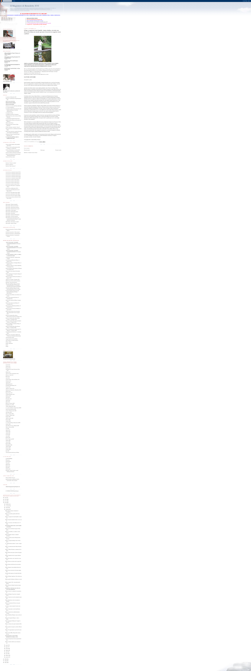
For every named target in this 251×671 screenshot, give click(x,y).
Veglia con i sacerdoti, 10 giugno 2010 (12, 279)
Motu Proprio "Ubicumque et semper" (12, 221)
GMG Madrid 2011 (9, 384)
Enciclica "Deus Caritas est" (11, 166)
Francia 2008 (8, 419)
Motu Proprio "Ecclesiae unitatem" (12, 216)
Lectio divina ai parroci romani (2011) (12, 182)
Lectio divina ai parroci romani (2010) (12, 184)
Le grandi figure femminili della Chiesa (13, 118)
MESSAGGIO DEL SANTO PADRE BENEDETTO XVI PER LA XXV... (11, 636)
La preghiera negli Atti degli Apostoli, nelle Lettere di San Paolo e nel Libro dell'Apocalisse (13, 110)
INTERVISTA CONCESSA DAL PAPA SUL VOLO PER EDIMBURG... (12, 589)
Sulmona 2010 (8, 395)
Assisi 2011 (8, 378)
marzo (7, 653)
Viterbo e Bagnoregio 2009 (10, 406)
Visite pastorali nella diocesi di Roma (12, 452)
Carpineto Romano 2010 (10, 394)
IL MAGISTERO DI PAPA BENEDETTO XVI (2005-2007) (12, 65)
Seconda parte (8, 461)
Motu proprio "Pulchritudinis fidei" (12, 211)
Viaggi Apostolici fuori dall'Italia (12, 338)
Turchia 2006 (8, 440)
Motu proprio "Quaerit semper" (11, 223)
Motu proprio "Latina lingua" (11, 210)
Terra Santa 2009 (9, 412)
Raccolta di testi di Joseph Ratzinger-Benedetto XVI (11, 61)
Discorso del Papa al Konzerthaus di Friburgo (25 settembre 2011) (14, 269)
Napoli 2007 (8, 430)
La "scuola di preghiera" (10, 107)
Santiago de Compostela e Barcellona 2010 (13, 390)
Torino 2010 (8, 400)
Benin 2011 (8, 376)
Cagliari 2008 (8, 421)
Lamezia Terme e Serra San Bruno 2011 (13, 379)
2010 (6, 502)
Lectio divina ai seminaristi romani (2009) (13, 178)
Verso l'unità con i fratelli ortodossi (12, 340)
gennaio (7, 657)
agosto (7, 645)
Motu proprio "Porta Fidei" (10, 213)
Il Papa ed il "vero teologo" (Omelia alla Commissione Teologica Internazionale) (13, 335)
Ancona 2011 (8, 382)
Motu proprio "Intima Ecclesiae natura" (13, 208)
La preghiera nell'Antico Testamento (12, 114)
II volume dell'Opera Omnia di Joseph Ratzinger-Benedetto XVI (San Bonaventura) (12, 292)
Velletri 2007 (8, 431)
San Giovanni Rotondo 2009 (11, 409)
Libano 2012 (8, 366)
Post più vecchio (58, 150)
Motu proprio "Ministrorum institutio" (12, 207)
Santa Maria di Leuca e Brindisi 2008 (12, 425)
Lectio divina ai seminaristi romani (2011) (13, 175)
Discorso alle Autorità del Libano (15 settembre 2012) (12, 298)
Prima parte (8, 460)
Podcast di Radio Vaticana (10, 477)
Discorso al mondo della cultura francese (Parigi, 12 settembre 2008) (13, 327)
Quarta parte (8, 464)
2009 (6, 659)
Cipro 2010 (8, 397)
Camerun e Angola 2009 (10, 415)
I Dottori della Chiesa (9, 122)
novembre (7, 505)
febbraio (7, 655)
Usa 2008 (7, 428)
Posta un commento (26, 148)
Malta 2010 (8, 401)
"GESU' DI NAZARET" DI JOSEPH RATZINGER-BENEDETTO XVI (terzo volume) (13, 243)
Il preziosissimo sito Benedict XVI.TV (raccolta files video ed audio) (12, 480)
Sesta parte (8, 467)
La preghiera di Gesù (9, 112)
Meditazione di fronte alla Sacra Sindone (13, 280)
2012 (6, 499)
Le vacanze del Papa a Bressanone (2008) (13, 422)
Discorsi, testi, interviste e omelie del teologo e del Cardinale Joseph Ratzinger (14, 132)
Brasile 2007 (8, 437)
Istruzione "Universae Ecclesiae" (11, 282)
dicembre (7, 504)
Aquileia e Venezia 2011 (10, 388)
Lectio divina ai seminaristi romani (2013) (13, 172)
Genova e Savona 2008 (10, 427)
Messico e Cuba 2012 (9, 375)
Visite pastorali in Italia (10, 337)
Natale (7, 344)
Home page (43, 150)
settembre (7, 509)
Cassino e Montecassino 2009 (11, 410)
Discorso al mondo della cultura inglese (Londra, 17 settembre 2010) (13, 318)
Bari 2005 (7, 450)
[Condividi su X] (42, 142)
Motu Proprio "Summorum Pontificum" (12, 214)
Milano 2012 (8, 372)
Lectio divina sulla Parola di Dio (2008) (13, 194)
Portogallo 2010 (9, 398)
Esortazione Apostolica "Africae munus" (13, 232)
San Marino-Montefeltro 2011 (11, 385)
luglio (7, 646)
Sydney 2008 (8, 424)
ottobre (7, 507)
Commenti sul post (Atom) (32, 152)
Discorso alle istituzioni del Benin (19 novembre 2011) (12, 303)
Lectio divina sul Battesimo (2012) (12, 188)
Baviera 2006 (8, 443)
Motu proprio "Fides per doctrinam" (12, 205)
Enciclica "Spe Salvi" (9, 164)
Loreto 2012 (8, 364)
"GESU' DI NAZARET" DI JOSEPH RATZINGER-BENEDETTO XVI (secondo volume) (14, 248)
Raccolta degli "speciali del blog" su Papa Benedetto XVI (12, 69)
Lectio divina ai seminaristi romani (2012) (13, 173)
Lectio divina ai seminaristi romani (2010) (13, 176)
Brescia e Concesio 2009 (10, 403)
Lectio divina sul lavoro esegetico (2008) (13, 195)
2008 (6, 660)
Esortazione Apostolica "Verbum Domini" (13, 233)
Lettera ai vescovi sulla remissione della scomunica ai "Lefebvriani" (13, 148)
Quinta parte (8, 466)
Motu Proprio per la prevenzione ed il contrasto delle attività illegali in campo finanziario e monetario (13, 219)
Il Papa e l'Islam (8, 341)
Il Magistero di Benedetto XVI (24, 5)
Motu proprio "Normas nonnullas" (12, 204)
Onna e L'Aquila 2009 (10, 413)
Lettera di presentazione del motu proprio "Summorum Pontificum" (13, 155)
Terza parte (8, 463)
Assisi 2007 (8, 436)
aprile (7, 651)
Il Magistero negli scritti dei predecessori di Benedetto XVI (37, 22)
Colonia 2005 (8, 449)
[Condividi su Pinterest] (44, 142)
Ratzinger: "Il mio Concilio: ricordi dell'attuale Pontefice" (12, 471)
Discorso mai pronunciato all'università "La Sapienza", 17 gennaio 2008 (13, 330)
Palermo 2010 (8, 391)
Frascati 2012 (8, 367)
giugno (7, 648)
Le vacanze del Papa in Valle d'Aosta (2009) (13, 407)
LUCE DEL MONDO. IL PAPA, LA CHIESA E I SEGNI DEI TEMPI (13, 255)
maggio (7, 650)
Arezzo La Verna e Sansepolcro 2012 (12, 373)
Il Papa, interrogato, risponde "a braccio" (13, 127)
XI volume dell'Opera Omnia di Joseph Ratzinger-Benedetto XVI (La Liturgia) (13, 288)
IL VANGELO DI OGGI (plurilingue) (12, 491)
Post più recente (27, 150)
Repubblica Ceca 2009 (10, 404)
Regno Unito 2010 (9, 392)
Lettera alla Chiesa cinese (10, 156)
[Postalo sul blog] (41, 142)
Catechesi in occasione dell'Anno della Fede (13, 105)
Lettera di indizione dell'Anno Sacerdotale (13, 152)
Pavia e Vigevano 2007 (10, 439)
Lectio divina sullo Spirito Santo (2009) (13, 192)
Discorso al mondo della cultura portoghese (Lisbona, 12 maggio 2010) (13, 321)
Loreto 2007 (8, 434)
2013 (6, 497)
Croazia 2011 (8, 387)
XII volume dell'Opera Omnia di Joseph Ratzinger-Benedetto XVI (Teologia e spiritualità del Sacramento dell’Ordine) (13, 285)
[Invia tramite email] (39, 142)
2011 (6, 501)
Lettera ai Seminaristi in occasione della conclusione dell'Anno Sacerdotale (13, 150)
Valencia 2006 (8, 446)
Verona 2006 (8, 442)
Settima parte (8, 468)
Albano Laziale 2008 (9, 418)
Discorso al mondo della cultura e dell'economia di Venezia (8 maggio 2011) (14, 316)
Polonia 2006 (8, 448)
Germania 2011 (8, 381)
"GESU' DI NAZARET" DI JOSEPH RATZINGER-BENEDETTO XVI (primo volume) (13, 252)
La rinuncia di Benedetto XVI (11, 97)
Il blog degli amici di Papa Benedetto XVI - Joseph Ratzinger (12, 57)
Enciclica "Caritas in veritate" (11, 163)
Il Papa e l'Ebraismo (9, 343)
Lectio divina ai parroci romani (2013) (12, 179)
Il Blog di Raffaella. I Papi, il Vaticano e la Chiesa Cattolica (12, 53)
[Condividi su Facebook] (43, 142)
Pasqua (7, 346)
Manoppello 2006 (9, 445)
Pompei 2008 (8, 416)
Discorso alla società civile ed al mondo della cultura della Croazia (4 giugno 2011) (13, 312)
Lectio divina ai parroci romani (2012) (12, 181)
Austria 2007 (8, 433)
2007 (6, 662)
